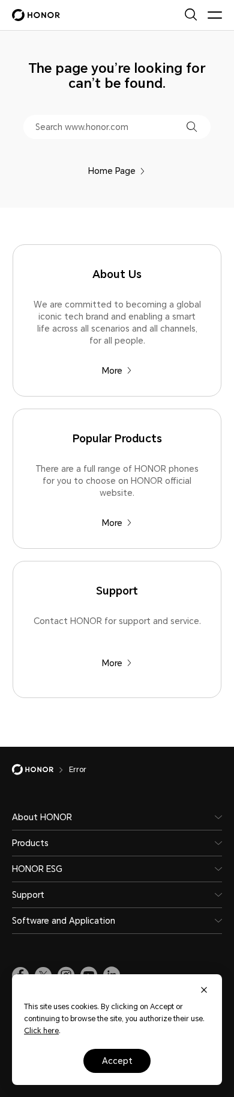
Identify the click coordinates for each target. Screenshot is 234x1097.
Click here (41, 1031)
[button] (192, 127)
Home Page (112, 171)
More (112, 370)
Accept (117, 1061)
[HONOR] (40, 769)
